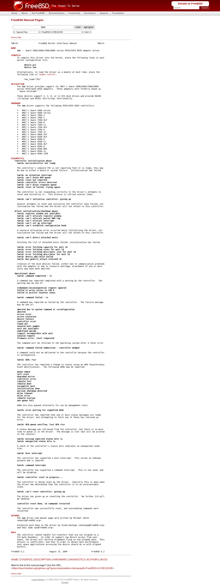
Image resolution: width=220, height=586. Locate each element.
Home (14, 13)
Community (74, 13)
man (78, 27)
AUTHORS (93, 559)
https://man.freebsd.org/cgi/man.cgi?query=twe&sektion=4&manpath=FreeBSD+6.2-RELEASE (62, 568)
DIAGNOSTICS (77, 559)
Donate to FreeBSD (190, 3)
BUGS (104, 559)
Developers (90, 13)
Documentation (57, 13)
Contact (65, 582)
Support (104, 13)
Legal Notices (38, 579)
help (19, 37)
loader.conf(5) (47, 74)
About (24, 13)
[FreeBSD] (45, 10)
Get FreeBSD (38, 13)
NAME (14, 559)
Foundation (118, 13)
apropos (89, 27)
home (13, 37)
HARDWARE (60, 559)
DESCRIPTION (42, 559)
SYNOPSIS (26, 559)
